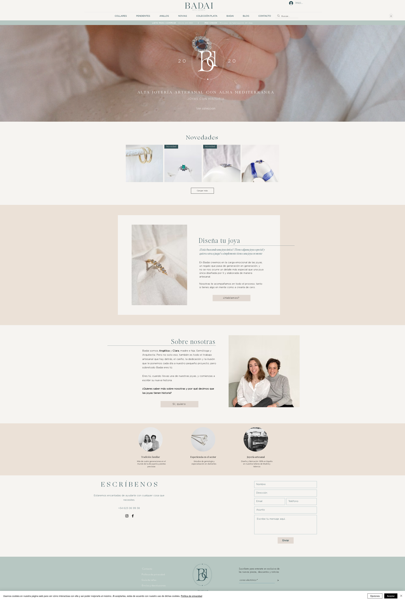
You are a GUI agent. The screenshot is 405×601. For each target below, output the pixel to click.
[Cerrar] (401, 595)
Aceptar (391, 596)
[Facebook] (133, 516)
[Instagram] (127, 516)
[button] (183, 16)
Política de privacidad (191, 596)
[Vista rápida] (144, 163)
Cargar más (202, 191)
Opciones (375, 596)
